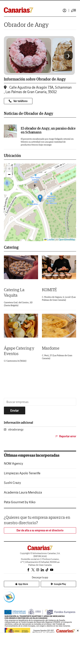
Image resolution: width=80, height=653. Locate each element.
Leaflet (50, 239)
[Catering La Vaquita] (21, 267)
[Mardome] (59, 326)
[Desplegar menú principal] (73, 10)
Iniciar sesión (64, 10)
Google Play (60, 584)
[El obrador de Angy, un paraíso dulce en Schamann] (10, 131)
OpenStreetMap (66, 239)
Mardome (50, 348)
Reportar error (67, 436)
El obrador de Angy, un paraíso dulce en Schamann (48, 130)
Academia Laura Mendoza (23, 492)
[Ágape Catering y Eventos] (21, 326)
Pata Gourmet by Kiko (20, 502)
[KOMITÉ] (59, 267)
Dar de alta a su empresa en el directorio (40, 530)
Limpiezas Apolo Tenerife (22, 473)
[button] (40, 198)
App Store (23, 584)
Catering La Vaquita (14, 292)
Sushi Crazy (12, 482)
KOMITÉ (49, 289)
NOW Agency (13, 463)
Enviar (14, 410)
